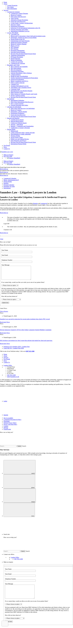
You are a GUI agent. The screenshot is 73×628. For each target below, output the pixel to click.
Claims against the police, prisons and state (23, 132)
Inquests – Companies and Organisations (22, 126)
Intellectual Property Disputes (19, 42)
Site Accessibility (8, 418)
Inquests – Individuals (17, 124)
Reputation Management (17, 50)
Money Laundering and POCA (19, 81)
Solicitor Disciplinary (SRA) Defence (21, 73)
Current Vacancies (12, 5)
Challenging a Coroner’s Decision (20, 128)
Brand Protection (15, 58)
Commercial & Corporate (18, 63)
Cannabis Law (15, 84)
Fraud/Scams (7, 429)
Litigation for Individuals (14, 107)
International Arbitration (17, 100)
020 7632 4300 (11, 375)
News (5, 147)
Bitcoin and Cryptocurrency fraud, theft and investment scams (28, 36)
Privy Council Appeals (17, 103)
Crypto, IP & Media (12, 33)
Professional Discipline (17, 71)
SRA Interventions (16, 68)
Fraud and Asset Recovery (18, 21)
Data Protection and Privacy (18, 140)
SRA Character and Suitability (19, 66)
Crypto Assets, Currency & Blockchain (22, 23)
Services (6, 10)
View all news (4, 311)
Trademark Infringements (18, 55)
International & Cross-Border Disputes (21, 90)
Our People (7, 145)
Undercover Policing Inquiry (19, 123)
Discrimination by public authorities (21, 134)
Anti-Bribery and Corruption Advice (21, 87)
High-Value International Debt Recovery (22, 102)
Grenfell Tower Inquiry (17, 119)
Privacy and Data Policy (10, 424)
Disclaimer (7, 421)
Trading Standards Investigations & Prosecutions (24, 78)
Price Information (12, 8)
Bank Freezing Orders (17, 92)
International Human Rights (18, 144)
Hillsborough (14, 131)
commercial (44, 203)
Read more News (5, 322)
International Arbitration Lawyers (20, 31)
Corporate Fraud (15, 89)
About (5, 4)
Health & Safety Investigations (19, 76)
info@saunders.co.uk (13, 376)
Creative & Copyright (17, 62)
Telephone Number (6, 260)
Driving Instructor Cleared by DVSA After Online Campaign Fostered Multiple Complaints (25, 330)
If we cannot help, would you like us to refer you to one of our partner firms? (23, 282)
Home (5, 2)
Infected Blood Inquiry (17, 121)
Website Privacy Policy (10, 423)
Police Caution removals (17, 82)
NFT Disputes (15, 47)
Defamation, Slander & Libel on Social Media (23, 37)
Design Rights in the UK (18, 39)
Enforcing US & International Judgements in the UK (25, 28)
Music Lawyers (15, 45)
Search (24, 446)
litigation (35, 203)
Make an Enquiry (8, 155)
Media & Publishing (16, 60)
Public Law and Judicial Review (20, 139)
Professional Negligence (17, 26)
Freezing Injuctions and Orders (19, 29)
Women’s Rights (15, 136)
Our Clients (10, 7)
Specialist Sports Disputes (18, 52)
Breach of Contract (16, 15)
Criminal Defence (16, 74)
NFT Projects (14, 49)
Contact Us (7, 148)
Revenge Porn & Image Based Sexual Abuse (23, 53)
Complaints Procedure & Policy (12, 419)
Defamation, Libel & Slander (19, 111)
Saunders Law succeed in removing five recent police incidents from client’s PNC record (25, 319)
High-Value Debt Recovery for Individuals (23, 108)
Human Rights (11, 129)
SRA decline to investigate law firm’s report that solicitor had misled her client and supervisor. (26, 340)
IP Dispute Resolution (17, 57)
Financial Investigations (17, 79)
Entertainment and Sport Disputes (20, 41)
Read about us (4, 169)
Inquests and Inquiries (13, 118)
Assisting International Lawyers (19, 86)
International (10, 99)
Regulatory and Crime (13, 65)
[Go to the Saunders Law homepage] (6, 151)
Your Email (4, 255)
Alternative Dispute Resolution (19, 20)
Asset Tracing (14, 18)
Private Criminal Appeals (18, 95)
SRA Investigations (16, 70)
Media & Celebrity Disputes (18, 44)
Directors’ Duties (15, 24)
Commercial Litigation (13, 12)
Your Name (4, 250)
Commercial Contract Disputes (19, 13)
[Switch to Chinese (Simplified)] (13, 158)
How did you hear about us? (9, 296)
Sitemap (6, 427)
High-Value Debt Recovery (18, 16)
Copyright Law (15, 34)
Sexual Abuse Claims (17, 137)
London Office (8, 365)
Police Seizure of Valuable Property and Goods (24, 94)
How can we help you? (6, 432)
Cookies (6, 426)
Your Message (5, 265)
